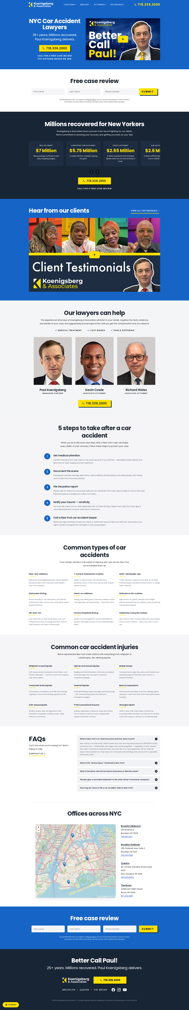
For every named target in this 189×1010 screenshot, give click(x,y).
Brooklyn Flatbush (130, 844)
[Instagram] (119, 990)
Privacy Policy (91, 100)
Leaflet (101, 897)
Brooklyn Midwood (130, 826)
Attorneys (99, 5)
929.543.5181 (127, 855)
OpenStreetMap (110, 897)
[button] (68, 882)
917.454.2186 (127, 896)
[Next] (97, 172)
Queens (125, 863)
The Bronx (126, 885)
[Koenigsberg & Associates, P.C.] (41, 4)
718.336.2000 (111, 980)
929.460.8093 (127, 877)
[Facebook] (113, 990)
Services (84, 5)
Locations (69, 5)
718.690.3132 (126, 836)
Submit (148, 91)
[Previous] (91, 172)
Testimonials (117, 5)
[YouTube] (125, 989)
